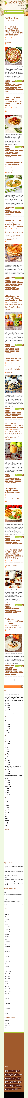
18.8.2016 (8, 362)
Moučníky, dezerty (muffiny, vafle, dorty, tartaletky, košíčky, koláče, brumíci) (14, 436)
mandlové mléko (14, 284)
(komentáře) (8, 1025)
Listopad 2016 (8, 991)
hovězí (8, 749)
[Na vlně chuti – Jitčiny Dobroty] (14, 1)
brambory (7, 540)
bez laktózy (18, 1070)
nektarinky (8, 285)
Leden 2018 (7, 956)
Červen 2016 (7, 1003)
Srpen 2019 (7, 914)
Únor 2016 (7, 1013)
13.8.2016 (8, 560)
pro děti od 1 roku (13, 1082)
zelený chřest (8, 156)
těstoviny (7, 155)
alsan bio (12, 277)
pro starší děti (8, 543)
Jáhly (17, 307)
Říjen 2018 (7, 934)
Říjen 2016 (7, 993)
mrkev (12, 212)
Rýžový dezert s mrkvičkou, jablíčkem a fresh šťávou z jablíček (14, 425)
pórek (20, 1082)
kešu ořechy (19, 84)
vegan (17, 288)
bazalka (7, 146)
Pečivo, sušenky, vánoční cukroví (11, 713)
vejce (7, 91)
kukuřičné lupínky (9, 542)
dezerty (16, 1073)
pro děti (12, 479)
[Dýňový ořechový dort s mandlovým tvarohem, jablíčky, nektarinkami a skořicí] (13, 244)
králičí (8, 754)
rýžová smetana (8, 671)
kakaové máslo (8, 608)
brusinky (7, 478)
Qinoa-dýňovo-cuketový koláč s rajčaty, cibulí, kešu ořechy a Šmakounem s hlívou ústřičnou (14, 31)
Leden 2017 (7, 986)
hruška (7, 348)
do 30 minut (8, 1074)
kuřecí (21, 498)
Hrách (8, 812)
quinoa (21, 40)
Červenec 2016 (8, 1001)
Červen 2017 (7, 973)
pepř (7, 152)
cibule (13, 81)
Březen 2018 (7, 951)
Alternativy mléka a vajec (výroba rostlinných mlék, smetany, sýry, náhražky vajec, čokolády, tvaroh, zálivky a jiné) (14, 697)
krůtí (7, 747)
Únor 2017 (7, 983)
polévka (20, 1081)
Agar (6, 816)
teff (7, 803)
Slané (7, 42)
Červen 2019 (7, 917)
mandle (7, 284)
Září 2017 (7, 966)
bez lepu (7, 208)
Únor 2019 (7, 924)
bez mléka (7, 345)
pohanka (14, 40)
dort (17, 281)
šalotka (16, 152)
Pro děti (18, 369)
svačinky (17, 1084)
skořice (15, 287)
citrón (13, 281)
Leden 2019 (7, 926)
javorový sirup (8, 607)
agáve (7, 277)
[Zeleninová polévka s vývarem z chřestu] (13, 176)
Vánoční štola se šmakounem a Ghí (11, 875)
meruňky (12, 349)
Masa (6, 745)
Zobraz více (18, 80)
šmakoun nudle (14, 153)
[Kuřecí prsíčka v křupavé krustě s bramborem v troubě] (13, 505)
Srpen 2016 (7, 998)
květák (7, 212)
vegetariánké (18, 1085)
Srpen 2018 (7, 939)
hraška (13, 540)
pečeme (12, 85)
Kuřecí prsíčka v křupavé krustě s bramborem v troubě (13, 490)
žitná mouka (20, 417)
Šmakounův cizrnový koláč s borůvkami (13, 359)
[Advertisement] (14, 846)
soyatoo (20, 671)
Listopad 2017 (8, 961)
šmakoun (7, 153)
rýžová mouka (8, 287)
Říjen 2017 (7, 964)
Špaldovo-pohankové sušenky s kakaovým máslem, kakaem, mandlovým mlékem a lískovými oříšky (14, 554)
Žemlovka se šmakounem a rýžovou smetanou (14, 621)
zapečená (20, 672)
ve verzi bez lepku (15, 415)
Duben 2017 (7, 978)
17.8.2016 (8, 429)
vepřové (8, 753)
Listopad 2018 (8, 931)
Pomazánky (7, 705)
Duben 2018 (7, 949)
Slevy (6, 825)
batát (7, 207)
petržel (7, 1081)
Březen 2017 (7, 981)
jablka (13, 478)
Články (6, 822)
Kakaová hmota (7, 901)
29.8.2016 (8, 37)
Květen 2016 (7, 1006)
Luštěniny (7, 805)
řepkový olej (18, 479)
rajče (20, 87)
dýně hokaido (8, 84)
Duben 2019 (7, 919)
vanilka (7, 672)
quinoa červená (13, 87)
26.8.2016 (8, 107)
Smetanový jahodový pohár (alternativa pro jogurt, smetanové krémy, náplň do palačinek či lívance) (14, 883)
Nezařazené (7, 823)
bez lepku (16, 39)
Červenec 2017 (8, 971)
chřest (14, 211)
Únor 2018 (7, 954)
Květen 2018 (7, 946)
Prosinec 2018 (8, 929)
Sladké (9, 239)
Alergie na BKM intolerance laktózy (12, 694)
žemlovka (13, 674)
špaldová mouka (8, 612)
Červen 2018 (7, 944)
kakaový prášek (16, 608)
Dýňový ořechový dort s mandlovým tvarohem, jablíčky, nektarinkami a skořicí (14, 223)
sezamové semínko (9, 88)
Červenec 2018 (8, 941)
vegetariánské (20, 89)
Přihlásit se (7, 1020)
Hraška (18, 498)
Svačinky (16, 370)
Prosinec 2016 (8, 988)
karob (7, 610)
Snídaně (12, 239)
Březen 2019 (7, 921)
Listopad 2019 (8, 912)
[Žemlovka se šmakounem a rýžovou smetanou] (13, 634)
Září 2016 (7, 996)
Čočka (8, 809)
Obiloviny (7, 792)
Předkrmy (17, 40)
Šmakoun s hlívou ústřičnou (10, 89)
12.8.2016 (8, 625)
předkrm (17, 85)
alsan (7, 665)
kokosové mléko (8, 1077)
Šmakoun (10, 42)
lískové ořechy (13, 610)
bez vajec (6, 170)
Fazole (8, 811)
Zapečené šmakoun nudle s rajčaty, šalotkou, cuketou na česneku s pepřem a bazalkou (13, 101)
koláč (7, 85)
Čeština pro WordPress (9, 1028)
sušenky (15, 612)
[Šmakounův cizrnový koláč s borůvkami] (13, 376)
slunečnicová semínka (9, 288)
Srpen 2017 (7, 968)
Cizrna (20, 366)
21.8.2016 (8, 228)
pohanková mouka (15, 285)
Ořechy (10, 40)
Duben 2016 (7, 1008)
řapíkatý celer (18, 212)
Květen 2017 (7, 976)
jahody (7, 1075)
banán (7, 1070)
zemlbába (7, 674)
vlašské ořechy (16, 289)
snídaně (12, 1084)
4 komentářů (8, 241)
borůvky (7, 411)
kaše (7, 349)
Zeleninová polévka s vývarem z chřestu (13, 163)
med (20, 284)
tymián (15, 543)
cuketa (12, 1073)
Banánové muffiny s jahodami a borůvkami (14, 904)
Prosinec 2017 (8, 959)
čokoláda (18, 1088)
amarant (8, 794)
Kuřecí (16, 542)
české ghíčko (8, 211)
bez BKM (8, 39)
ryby (7, 756)
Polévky (6, 730)
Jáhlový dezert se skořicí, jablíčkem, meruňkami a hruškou (13, 298)
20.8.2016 (8, 302)
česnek (14, 1088)
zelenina (20, 543)
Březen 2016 (7, 1011)
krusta (18, 540)
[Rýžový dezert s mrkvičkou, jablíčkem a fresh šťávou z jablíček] (13, 442)
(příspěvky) (8, 1023)
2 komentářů (8, 309)
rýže (5, 42)
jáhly (17, 348)
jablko (12, 348)
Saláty (6, 720)
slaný (16, 88)
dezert (13, 346)
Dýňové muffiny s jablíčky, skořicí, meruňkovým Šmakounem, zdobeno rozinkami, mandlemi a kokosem (14, 868)
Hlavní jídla (7, 40)
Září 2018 (7, 936)
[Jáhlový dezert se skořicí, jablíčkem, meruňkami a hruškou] (13, 312)
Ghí (13, 84)
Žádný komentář (9, 43)
